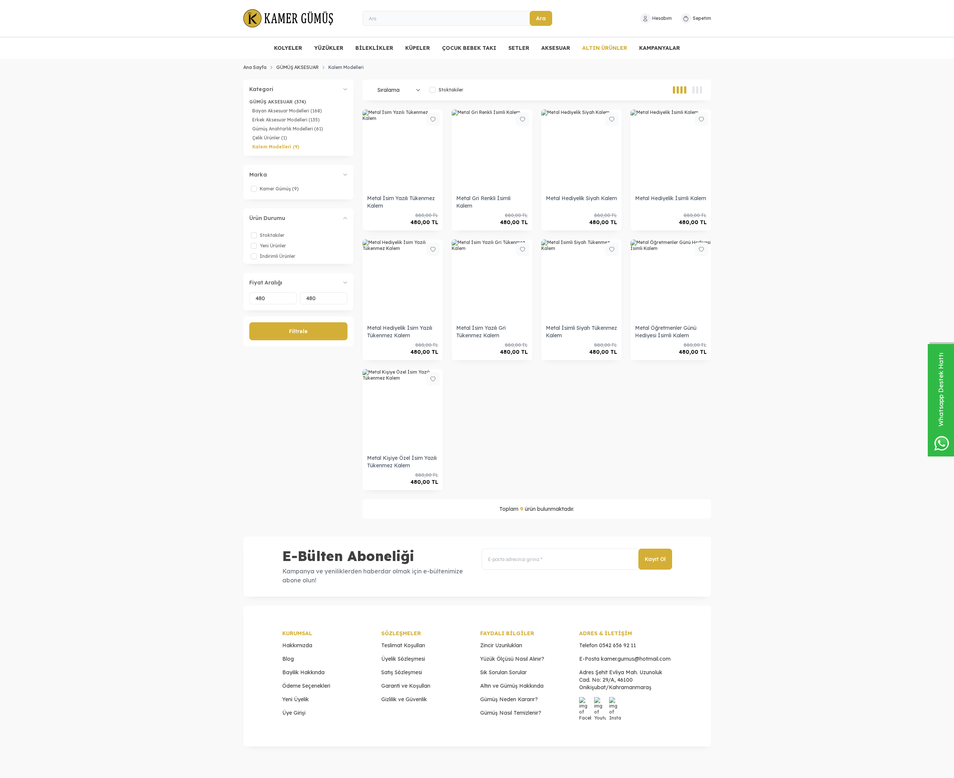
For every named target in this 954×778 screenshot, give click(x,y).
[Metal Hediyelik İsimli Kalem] (671, 149)
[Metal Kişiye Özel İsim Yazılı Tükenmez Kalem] (402, 409)
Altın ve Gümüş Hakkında (512, 685)
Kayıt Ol (655, 559)
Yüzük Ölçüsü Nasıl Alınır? (512, 658)
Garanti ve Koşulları (405, 685)
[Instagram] (615, 703)
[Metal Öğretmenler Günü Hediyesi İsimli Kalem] (671, 279)
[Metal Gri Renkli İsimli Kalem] (492, 149)
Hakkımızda (297, 645)
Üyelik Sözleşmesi (403, 658)
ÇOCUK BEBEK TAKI (469, 48)
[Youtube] (600, 703)
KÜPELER (417, 48)
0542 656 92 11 (617, 645)
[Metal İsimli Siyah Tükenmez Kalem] (581, 279)
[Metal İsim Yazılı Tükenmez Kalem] (402, 149)
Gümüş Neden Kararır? (509, 699)
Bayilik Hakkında (303, 672)
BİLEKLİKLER (374, 48)
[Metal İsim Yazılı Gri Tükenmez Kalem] (492, 279)
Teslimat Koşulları (403, 645)
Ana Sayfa (255, 67)
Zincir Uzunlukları (501, 645)
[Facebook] (585, 703)
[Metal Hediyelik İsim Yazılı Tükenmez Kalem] (402, 279)
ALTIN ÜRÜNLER (604, 48)
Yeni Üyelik (295, 699)
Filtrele (298, 331)
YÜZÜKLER (328, 48)
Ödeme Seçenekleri (306, 685)
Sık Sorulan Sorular (503, 672)
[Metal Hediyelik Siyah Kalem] (581, 149)
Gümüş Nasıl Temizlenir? (510, 712)
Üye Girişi (294, 712)
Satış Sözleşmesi (401, 672)
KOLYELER (288, 48)
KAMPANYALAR (659, 48)
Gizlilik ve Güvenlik (404, 699)
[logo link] (288, 18)
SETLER (518, 48)
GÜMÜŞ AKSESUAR (297, 67)
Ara (541, 18)
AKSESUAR (555, 48)
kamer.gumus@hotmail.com (636, 658)
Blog (288, 658)
